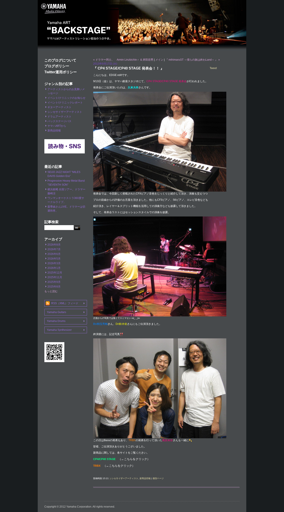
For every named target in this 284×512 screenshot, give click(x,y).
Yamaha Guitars (56, 312)
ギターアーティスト (59, 107)
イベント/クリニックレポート (65, 102)
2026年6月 (54, 254)
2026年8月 (54, 244)
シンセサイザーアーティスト (64, 111)
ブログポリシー (56, 66)
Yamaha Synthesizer (59, 329)
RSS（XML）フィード (64, 303)
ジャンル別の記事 (58, 84)
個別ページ (158, 478)
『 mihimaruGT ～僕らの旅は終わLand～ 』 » (192, 59)
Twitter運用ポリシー (60, 72)
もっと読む (51, 291)
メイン (159, 59)
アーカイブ (53, 239)
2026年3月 (54, 263)
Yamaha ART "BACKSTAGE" (142, 25)
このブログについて (60, 60)
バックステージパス (59, 121)
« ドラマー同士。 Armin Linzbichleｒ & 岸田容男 (123, 59)
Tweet (213, 68)
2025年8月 (54, 286)
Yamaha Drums (56, 321)
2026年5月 (54, 258)
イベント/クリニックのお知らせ (66, 97)
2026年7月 (54, 249)
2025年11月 (54, 277)
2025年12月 (54, 272)
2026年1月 (54, 268)
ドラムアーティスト (59, 116)
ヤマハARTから (56, 125)
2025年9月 (54, 282)
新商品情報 (54, 130)
